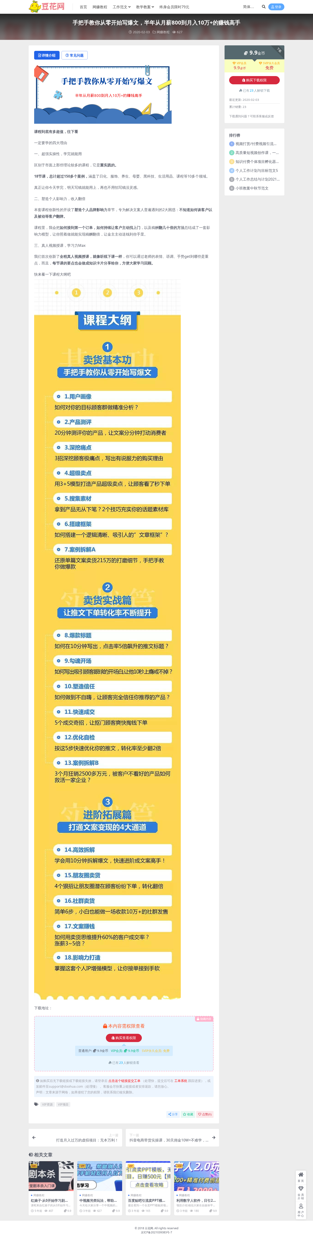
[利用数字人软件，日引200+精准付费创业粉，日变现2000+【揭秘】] (196, 1176)
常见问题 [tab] (77, 55)
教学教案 (143, 6)
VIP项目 (63, 1104)
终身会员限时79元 (174, 6)
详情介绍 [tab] (48, 55)
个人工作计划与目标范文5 (257, 170)
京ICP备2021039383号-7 (156, 1232)
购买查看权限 (125, 1038)
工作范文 (120, 6)
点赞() (206, 1114)
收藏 (190, 1114)
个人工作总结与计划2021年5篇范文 (265, 179)
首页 (83, 6)
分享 (175, 1114)
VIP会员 (241, 63)
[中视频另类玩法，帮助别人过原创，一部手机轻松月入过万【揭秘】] (99, 1176)
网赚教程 (100, 6)
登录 (278, 7)
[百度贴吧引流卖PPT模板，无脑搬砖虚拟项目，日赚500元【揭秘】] (148, 1176)
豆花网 (149, 1228)
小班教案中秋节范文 (252, 188)
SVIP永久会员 (271, 63)
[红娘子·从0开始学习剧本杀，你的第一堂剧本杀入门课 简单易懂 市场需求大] (51, 1176)
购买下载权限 (256, 80)
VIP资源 (47, 1104)
